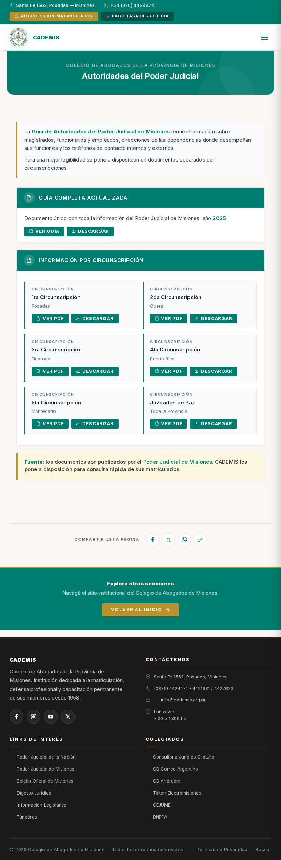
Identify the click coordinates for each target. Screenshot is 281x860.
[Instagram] (33, 717)
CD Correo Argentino (175, 769)
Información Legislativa (41, 805)
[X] (168, 539)
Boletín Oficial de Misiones (45, 781)
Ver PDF (53, 318)
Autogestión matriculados (57, 16)
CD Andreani (166, 781)
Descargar (93, 231)
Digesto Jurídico (34, 793)
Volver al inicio (136, 609)
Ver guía (47, 231)
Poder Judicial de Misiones (177, 461)
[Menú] (264, 37)
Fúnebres (27, 817)
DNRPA (160, 817)
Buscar (263, 849)
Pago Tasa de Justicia (140, 16)
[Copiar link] (200, 539)
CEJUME (161, 805)
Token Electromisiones (177, 793)
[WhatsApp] (184, 539)
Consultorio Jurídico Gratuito (184, 757)
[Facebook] (152, 539)
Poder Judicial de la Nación (46, 757)
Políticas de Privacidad (222, 849)
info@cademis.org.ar (183, 699)
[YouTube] (51, 717)
